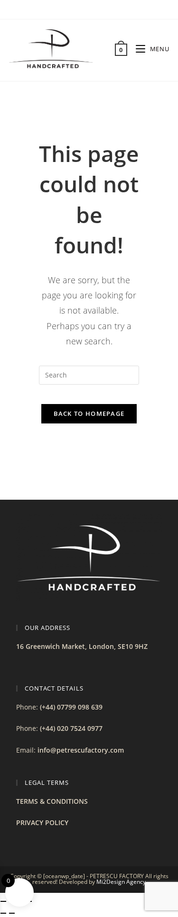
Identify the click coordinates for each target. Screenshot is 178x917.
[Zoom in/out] (3, 901)
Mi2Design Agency (121, 882)
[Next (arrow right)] (12, 913)
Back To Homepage (89, 413)
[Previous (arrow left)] (3, 913)
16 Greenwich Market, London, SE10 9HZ (82, 646)
